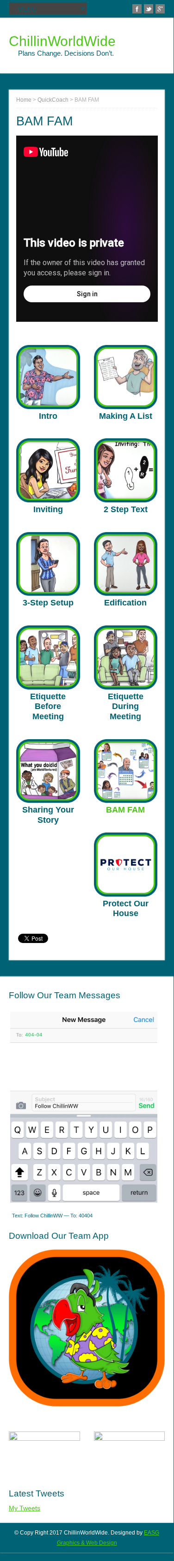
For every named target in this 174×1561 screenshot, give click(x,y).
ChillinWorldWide (62, 41)
